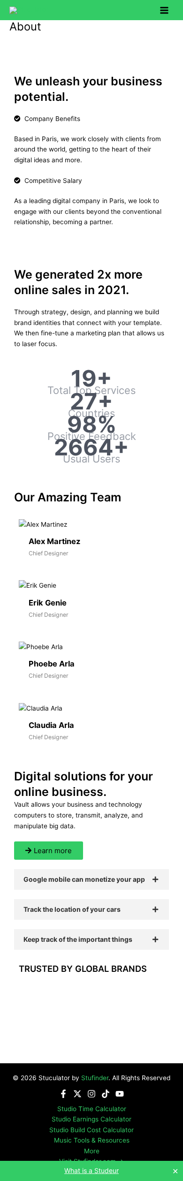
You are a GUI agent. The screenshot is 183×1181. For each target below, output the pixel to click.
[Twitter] (64, 59)
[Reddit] (82, 59)
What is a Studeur (91, 1170)
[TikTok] (105, 1094)
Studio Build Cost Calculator (91, 1130)
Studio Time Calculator (91, 1109)
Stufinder (94, 1078)
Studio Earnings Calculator (91, 1119)
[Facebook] (46, 59)
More (91, 1151)
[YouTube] (119, 1094)
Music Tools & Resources (92, 1140)
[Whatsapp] (100, 59)
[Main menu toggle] (164, 10)
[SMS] (119, 59)
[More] (137, 59)
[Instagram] (91, 1094)
